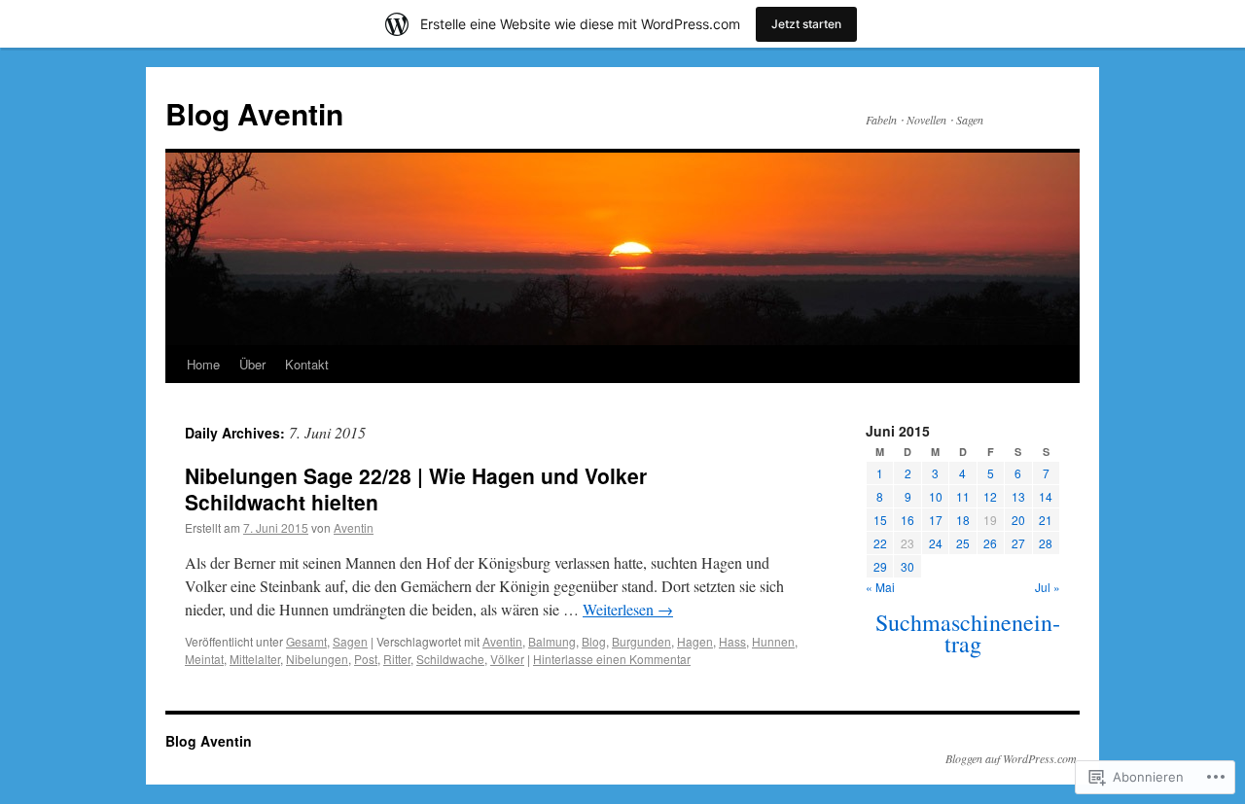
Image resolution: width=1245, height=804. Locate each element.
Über (252, 364)
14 (1045, 496)
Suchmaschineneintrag (967, 633)
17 (936, 519)
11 (963, 496)
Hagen (695, 641)
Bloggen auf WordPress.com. (1012, 758)
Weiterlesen (628, 609)
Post (365, 658)
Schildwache (450, 658)
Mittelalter (255, 658)
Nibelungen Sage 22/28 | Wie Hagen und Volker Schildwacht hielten (416, 488)
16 (907, 519)
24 (936, 543)
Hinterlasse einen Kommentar (612, 658)
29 (880, 566)
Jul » (1047, 586)
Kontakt (307, 364)
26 (990, 543)
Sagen (350, 641)
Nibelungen (317, 658)
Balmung (552, 641)
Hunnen (773, 641)
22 (880, 543)
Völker (507, 658)
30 (907, 566)
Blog (594, 641)
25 (963, 543)
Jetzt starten (806, 24)
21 (1045, 519)
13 (1018, 496)
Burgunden (641, 641)
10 (936, 496)
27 (1018, 543)
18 (963, 519)
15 (880, 519)
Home (203, 364)
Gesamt (306, 641)
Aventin (354, 527)
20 (1018, 519)
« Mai (880, 586)
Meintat (204, 658)
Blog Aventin (254, 113)
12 (990, 496)
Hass (732, 641)
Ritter (396, 658)
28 (1045, 543)
